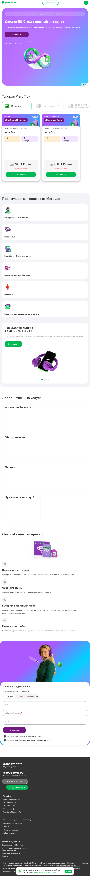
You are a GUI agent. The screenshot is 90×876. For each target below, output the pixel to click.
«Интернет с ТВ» (10, 802)
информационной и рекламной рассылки (37, 740)
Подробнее (21, 174)
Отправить (14, 730)
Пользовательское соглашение (68, 866)
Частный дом (32, 696)
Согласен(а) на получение (28, 740)
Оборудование (9, 833)
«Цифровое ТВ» (9, 806)
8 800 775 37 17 (12, 764)
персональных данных (34, 736)
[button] (42, 379)
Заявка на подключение (12, 823)
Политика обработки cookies (14, 868)
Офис (21, 696)
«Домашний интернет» (12, 799)
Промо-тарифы (9, 809)
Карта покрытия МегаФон (12, 845)
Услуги (6, 826)
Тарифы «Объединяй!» (12, 812)
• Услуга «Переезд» (11, 830)
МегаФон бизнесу (9, 851)
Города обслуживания (11, 842)
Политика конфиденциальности (54, 863)
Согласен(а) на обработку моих (24, 736)
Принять (68, 871)
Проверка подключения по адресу (17, 820)
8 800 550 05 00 (13, 772)
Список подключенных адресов (15, 848)
